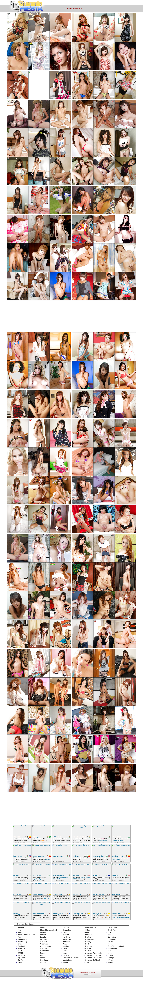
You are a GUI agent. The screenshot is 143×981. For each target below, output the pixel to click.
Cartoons (43, 942)
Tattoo (110, 942)
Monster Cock (90, 928)
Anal (19, 930)
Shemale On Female (93, 955)
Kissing (66, 946)
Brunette (43, 939)
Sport (110, 935)
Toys (109, 951)
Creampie (44, 944)
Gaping (43, 962)
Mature (65, 962)
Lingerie (66, 955)
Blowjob (43, 935)
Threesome (112, 949)
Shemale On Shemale (93, 958)
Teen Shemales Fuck (116, 946)
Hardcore (66, 937)
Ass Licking (22, 942)
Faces (42, 953)
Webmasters (87, 974)
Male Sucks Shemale (71, 958)
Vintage (111, 958)
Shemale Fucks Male (93, 953)
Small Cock (112, 928)
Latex (65, 949)
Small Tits (112, 930)
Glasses (66, 928)
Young (110, 962)
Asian (20, 932)
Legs (65, 953)
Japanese (66, 942)
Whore (110, 960)
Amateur (21, 928)
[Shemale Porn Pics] (31, 2)
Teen (109, 944)
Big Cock (21, 958)
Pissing (88, 942)
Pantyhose (89, 939)
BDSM (20, 953)
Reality (88, 949)
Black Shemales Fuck (48, 930)
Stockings (112, 939)
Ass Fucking (22, 939)
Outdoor (88, 935)
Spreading (112, 937)
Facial (42, 955)
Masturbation (68, 960)
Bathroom (21, 949)
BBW (20, 951)
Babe (20, 944)
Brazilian (43, 937)
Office (87, 930)
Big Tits (21, 960)
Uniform (111, 953)
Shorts (87, 962)
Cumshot (43, 949)
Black (42, 928)
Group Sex (67, 930)
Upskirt (110, 955)
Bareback (21, 946)
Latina (65, 951)
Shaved (88, 951)
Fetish (42, 958)
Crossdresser (45, 946)
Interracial (67, 939)
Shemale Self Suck (92, 960)
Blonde (43, 932)
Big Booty (21, 955)
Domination (44, 951)
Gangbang (44, 960)
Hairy (65, 932)
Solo (109, 932)
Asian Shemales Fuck (26, 935)
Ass (19, 937)
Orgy (87, 932)
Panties (88, 937)
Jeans (65, 944)
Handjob (66, 935)
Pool (87, 944)
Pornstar (88, 946)
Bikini (20, 962)
